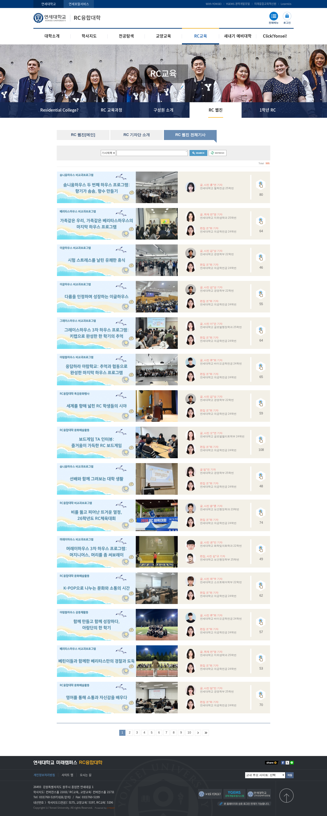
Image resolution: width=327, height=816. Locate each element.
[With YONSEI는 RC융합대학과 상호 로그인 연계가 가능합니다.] (210, 793)
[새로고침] (217, 152)
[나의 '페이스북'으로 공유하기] (283, 762)
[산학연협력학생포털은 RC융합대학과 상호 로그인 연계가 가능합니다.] (259, 793)
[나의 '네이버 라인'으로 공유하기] (292, 762)
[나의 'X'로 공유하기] (287, 762)
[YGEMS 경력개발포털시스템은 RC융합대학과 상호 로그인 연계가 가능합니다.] (234, 793)
